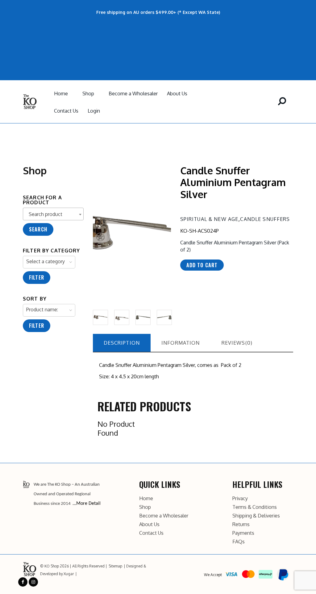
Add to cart (202, 265)
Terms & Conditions (254, 507)
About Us (177, 93)
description (122, 343)
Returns (241, 524)
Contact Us (66, 111)
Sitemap (115, 566)
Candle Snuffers (265, 219)
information (180, 343)
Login (94, 111)
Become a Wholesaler (133, 93)
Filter (36, 277)
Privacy (240, 498)
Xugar (69, 573)
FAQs (238, 541)
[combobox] (53, 214)
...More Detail (87, 503)
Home (61, 93)
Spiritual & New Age (209, 219)
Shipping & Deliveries (256, 516)
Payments (243, 533)
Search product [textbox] (45, 214)
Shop (88, 93)
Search (38, 229)
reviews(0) (237, 343)
